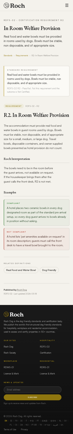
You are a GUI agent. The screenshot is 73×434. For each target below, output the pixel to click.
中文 (32, 421)
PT (38, 421)
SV (65, 421)
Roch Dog (22, 290)
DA (21, 425)
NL (60, 421)
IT (26, 421)
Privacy (24, 429)
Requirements (22, 55)
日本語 (45, 421)
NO (27, 425)
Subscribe (32, 397)
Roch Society (10, 352)
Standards (8, 55)
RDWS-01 (9, 367)
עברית (47, 425)
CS (16, 425)
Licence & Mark (11, 373)
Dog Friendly (49, 270)
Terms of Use (10, 429)
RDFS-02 (45, 346)
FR (16, 421)
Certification (45, 352)
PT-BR (34, 425)
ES (11, 421)
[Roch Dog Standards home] (14, 5)
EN (6, 421)
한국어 (53, 421)
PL (11, 425)
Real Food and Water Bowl (21, 270)
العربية (55, 425)
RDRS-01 (44, 367)
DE (21, 421)
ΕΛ (62, 425)
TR (41, 425)
